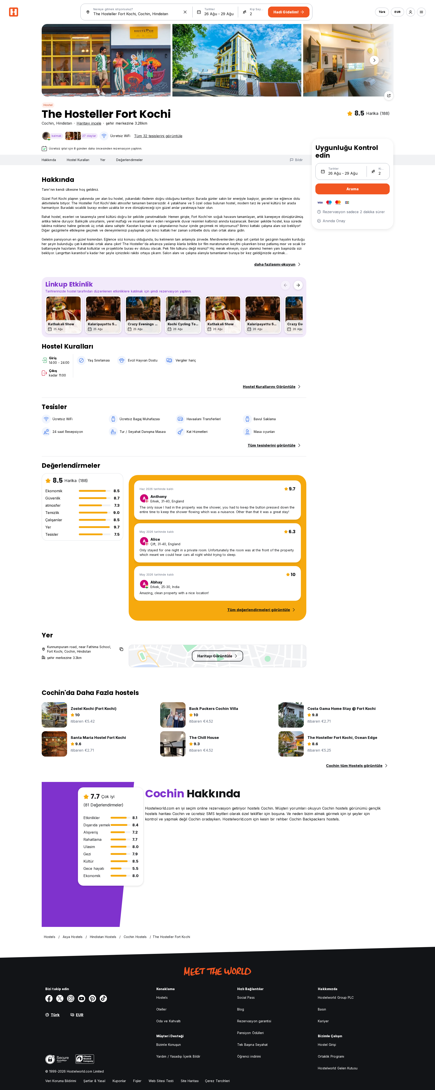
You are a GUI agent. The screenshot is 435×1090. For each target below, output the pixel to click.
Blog (240, 1009)
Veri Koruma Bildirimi (60, 1081)
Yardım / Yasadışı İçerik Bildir (178, 1056)
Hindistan (64, 123)
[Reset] (185, 12)
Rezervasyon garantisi (254, 1021)
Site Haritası (190, 1081)
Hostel (48, 105)
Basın (322, 1009)
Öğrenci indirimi (249, 1056)
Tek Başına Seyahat (252, 1045)
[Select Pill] (410, 12)
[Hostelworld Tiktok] (103, 998)
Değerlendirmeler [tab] (129, 160)
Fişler (137, 1081)
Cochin (48, 123)
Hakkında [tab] (49, 160)
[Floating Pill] (374, 60)
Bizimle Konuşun (168, 1045)
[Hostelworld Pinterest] (92, 998)
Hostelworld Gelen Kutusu (337, 1068)
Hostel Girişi (327, 1045)
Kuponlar (119, 1081)
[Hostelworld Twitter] (59, 998)
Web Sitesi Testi (161, 1081)
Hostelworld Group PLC (336, 997)
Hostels (162, 997)
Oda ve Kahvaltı (168, 1021)
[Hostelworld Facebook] (49, 998)
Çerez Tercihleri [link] (217, 1081)
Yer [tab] (102, 160)
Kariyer (323, 1021)
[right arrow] (298, 285)
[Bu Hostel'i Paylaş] (388, 95)
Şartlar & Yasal (94, 1081)
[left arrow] (285, 285)
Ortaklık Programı (331, 1056)
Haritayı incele (89, 123)
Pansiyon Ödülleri (250, 1033)
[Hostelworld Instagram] (70, 998)
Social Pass (246, 997)
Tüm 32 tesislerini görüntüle (158, 136)
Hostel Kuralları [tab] (78, 160)
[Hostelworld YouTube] (81, 998)
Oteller (161, 1009)
